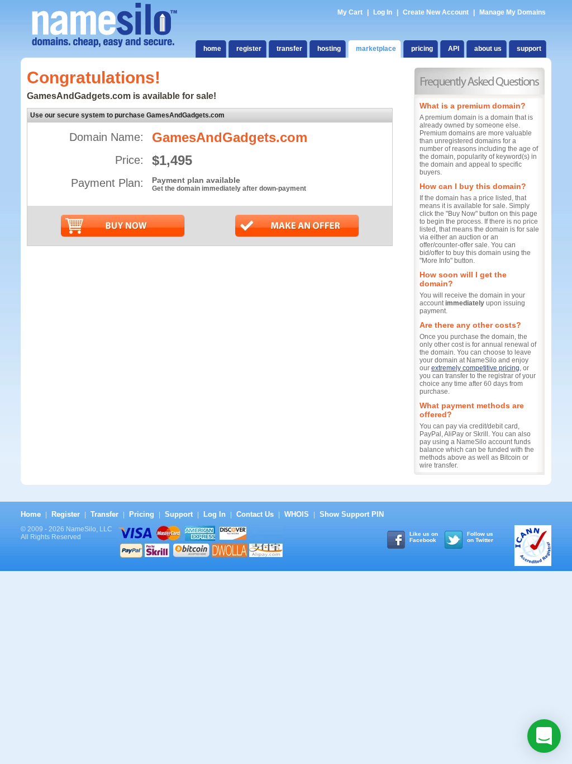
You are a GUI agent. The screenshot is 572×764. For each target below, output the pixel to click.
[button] (544, 736)
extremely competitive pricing (475, 368)
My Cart (350, 12)
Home (31, 514)
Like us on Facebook (423, 537)
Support (179, 514)
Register (65, 514)
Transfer (104, 514)
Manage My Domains (512, 12)
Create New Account (436, 12)
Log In (382, 12)
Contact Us (255, 514)
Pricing (141, 514)
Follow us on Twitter (480, 537)
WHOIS (296, 514)
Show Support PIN (352, 514)
